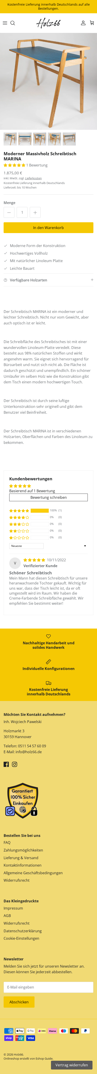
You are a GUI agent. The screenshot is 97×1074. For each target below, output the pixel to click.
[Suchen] (15, 23)
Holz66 (18, 1054)
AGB (7, 915)
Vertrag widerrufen (71, 1065)
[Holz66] (48, 23)
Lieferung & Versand (21, 857)
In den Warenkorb (48, 227)
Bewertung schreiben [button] (48, 497)
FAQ (7, 842)
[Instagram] (14, 764)
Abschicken (19, 1002)
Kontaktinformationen (23, 865)
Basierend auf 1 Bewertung (32, 490)
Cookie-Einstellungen (21, 938)
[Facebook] (6, 764)
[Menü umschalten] (5, 23)
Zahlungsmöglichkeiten (23, 850)
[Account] (82, 23)
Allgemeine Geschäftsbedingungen (33, 872)
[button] (15, 165)
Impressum (13, 908)
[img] (34, 559)
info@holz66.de (29, 751)
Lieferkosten (33, 178)
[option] (48, 81)
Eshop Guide (44, 1058)
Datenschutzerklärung (23, 930)
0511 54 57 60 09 (31, 746)
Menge (9, 202)
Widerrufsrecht (17, 880)
